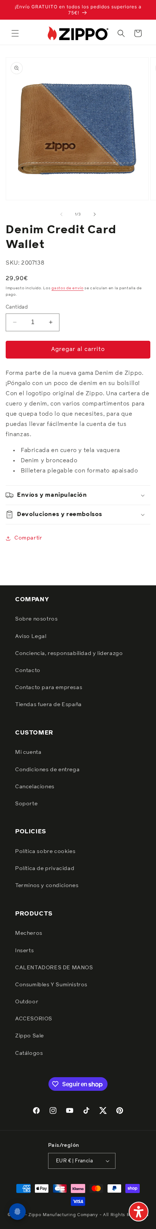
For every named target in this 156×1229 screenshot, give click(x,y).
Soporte (26, 803)
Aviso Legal (31, 636)
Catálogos (29, 1053)
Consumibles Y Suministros (51, 984)
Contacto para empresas (48, 687)
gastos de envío (67, 288)
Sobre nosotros (36, 619)
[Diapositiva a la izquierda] (61, 214)
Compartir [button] (28, 538)
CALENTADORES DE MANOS (54, 967)
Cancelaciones (35, 786)
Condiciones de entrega (47, 769)
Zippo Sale (29, 1036)
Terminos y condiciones (46, 885)
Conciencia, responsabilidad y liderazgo (69, 653)
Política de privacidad (44, 868)
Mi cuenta (28, 752)
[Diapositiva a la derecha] (94, 214)
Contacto (28, 670)
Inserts (24, 950)
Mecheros (28, 933)
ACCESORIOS (33, 1019)
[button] (15, 33)
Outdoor (26, 1001)
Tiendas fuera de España (48, 704)
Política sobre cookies (45, 851)
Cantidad (17, 307)
